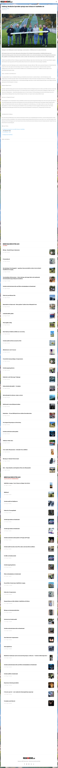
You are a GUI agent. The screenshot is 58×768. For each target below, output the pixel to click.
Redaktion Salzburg (6, 8)
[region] (29, 165)
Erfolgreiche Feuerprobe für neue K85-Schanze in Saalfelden (14, 129)
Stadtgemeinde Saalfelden (8, 134)
